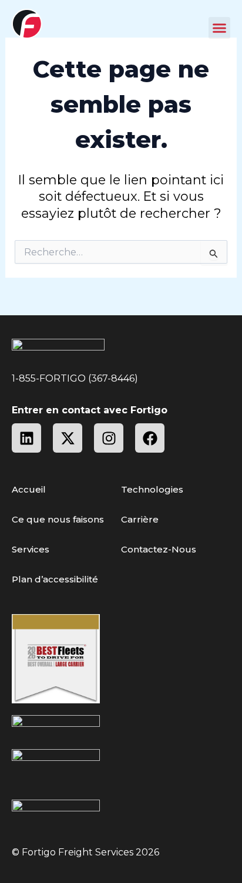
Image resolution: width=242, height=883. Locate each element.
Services (30, 549)
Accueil (29, 489)
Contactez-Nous (158, 549)
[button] (220, 28)
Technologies (152, 489)
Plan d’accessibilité (55, 579)
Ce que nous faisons (58, 519)
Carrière (140, 519)
